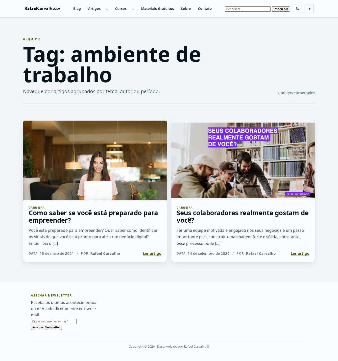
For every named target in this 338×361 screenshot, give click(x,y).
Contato (205, 8)
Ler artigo (152, 253)
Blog (77, 8)
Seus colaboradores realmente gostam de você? (243, 216)
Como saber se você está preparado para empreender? (93, 216)
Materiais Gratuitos (157, 8)
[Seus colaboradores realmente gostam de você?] (243, 160)
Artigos (94, 8)
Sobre (186, 8)
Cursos (121, 8)
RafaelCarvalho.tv (42, 8)
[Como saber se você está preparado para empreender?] (95, 160)
